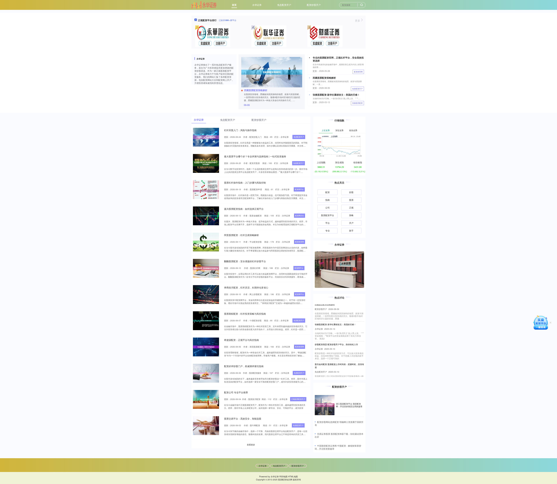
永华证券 (257, 5)
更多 (358, 20)
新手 (351, 230)
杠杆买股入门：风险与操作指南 (240, 130)
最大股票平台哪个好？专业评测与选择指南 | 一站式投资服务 (255, 156)
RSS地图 (283, 476)
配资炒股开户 (314, 5)
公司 (327, 207)
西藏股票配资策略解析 (255, 90)
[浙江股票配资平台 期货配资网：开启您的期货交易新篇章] (324, 405)
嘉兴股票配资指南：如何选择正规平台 (244, 208)
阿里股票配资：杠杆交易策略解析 (241, 235)
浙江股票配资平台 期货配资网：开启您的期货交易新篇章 (349, 405)
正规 (351, 207)
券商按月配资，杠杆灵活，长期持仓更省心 (246, 287)
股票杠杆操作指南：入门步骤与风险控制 (245, 182)
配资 (327, 192)
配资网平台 (299, 189)
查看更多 (251, 444)
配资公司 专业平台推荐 (236, 392)
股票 (351, 199)
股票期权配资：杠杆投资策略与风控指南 (245, 313)
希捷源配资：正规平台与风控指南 (241, 340)
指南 (327, 199)
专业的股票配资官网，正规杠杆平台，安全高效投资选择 (338, 59)
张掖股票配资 (357, 103)
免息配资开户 (284, 5)
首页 (234, 5)
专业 (327, 230)
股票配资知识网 (285, 479)
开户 (351, 222)
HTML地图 (293, 476)
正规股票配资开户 (298, 399)
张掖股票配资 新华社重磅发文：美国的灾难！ (336, 94)
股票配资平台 (327, 215)
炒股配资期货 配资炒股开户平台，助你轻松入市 (336, 334)
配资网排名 (299, 215)
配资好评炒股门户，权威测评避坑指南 (244, 366)
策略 (351, 215)
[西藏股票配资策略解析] (271, 71)
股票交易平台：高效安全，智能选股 (242, 418)
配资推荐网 (358, 71)
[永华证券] (203, 4)
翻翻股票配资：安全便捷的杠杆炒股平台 (245, 261)
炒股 (351, 192)
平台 (327, 222)
